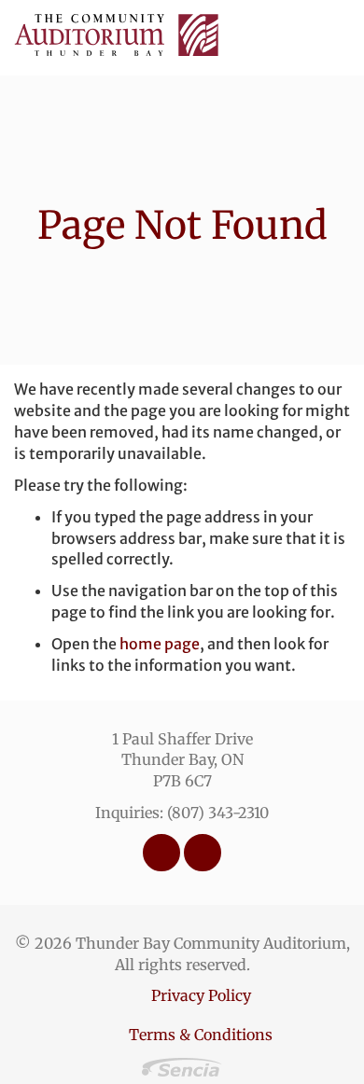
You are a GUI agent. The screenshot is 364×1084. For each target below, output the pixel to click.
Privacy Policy (201, 995)
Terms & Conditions (201, 1034)
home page (159, 643)
